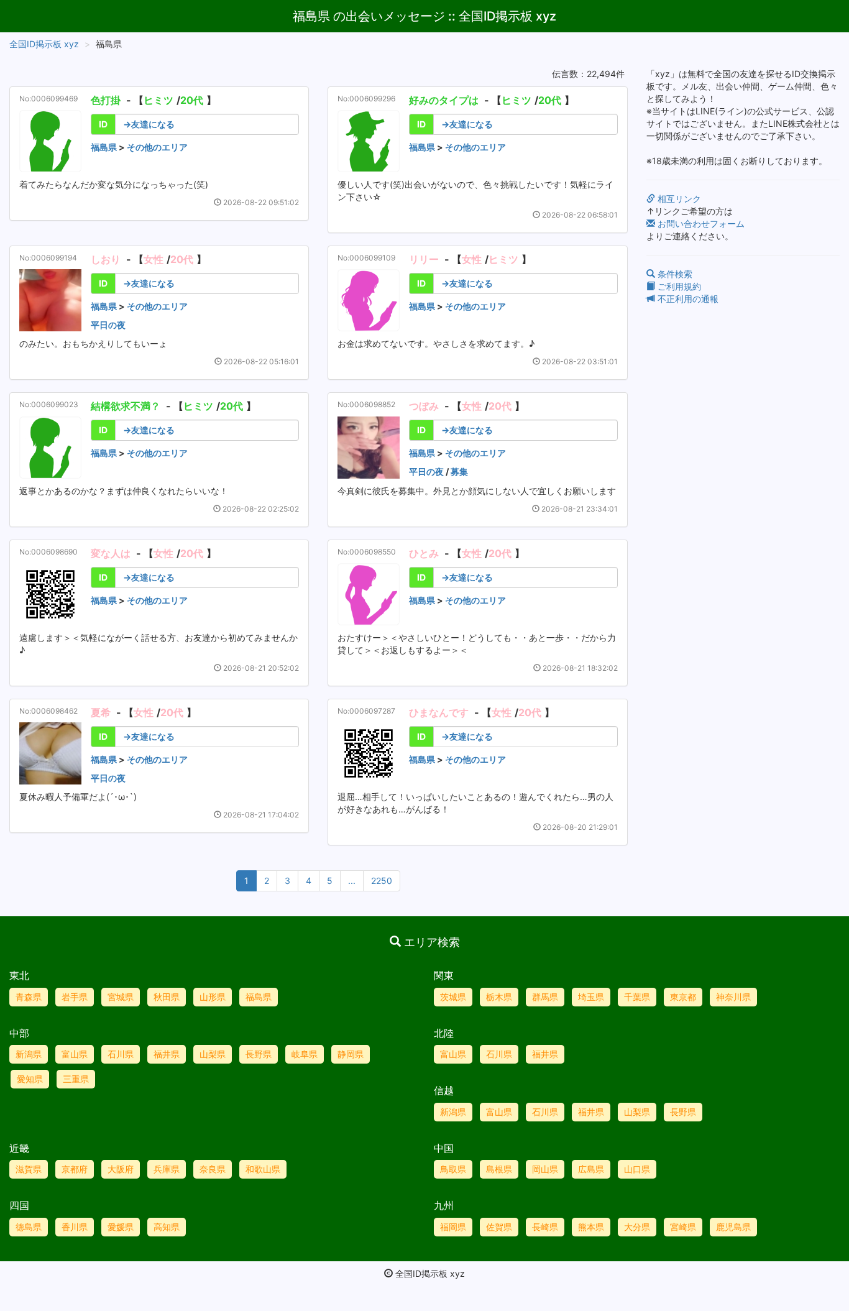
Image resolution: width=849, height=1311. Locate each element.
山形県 (213, 996)
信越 (444, 1090)
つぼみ (424, 406)
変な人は (111, 553)
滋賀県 (29, 1169)
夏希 (101, 712)
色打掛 (106, 100)
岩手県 (75, 996)
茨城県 (453, 996)
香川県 (75, 1226)
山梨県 (213, 1054)
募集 (459, 471)
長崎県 (545, 1226)
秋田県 (167, 996)
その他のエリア (157, 147)
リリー (424, 259)
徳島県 (29, 1226)
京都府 (75, 1169)
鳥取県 (453, 1169)
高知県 (167, 1226)
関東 (444, 975)
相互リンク (678, 198)
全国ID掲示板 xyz (44, 44)
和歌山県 (263, 1169)
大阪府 (121, 1169)
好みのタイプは (444, 100)
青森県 (29, 996)
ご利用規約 (678, 286)
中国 (444, 1148)
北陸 (444, 1033)
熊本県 (591, 1226)
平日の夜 (108, 325)
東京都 (683, 996)
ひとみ (424, 553)
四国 (19, 1205)
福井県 (167, 1054)
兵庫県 (167, 1169)
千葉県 (637, 996)
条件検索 (673, 274)
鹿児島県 (733, 1226)
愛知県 (30, 1079)
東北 (19, 975)
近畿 (19, 1148)
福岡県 (453, 1226)
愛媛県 (121, 1226)
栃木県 (499, 996)
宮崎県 (683, 1226)
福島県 (104, 147)
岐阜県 (304, 1054)
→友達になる (149, 124)
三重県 (76, 1079)
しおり (106, 259)
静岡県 (350, 1054)
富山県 (75, 1054)
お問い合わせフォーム (700, 223)
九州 (444, 1205)
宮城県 (121, 996)
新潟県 (29, 1054)
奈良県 (213, 1169)
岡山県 (545, 1169)
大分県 (637, 1226)
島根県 (499, 1169)
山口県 (637, 1169)
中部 (19, 1033)
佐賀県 (499, 1226)
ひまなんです (439, 712)
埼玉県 (591, 996)
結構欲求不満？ (125, 406)
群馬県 (545, 996)
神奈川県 (733, 996)
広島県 (591, 1169)
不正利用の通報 (686, 298)
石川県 (121, 1054)
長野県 (259, 1054)
